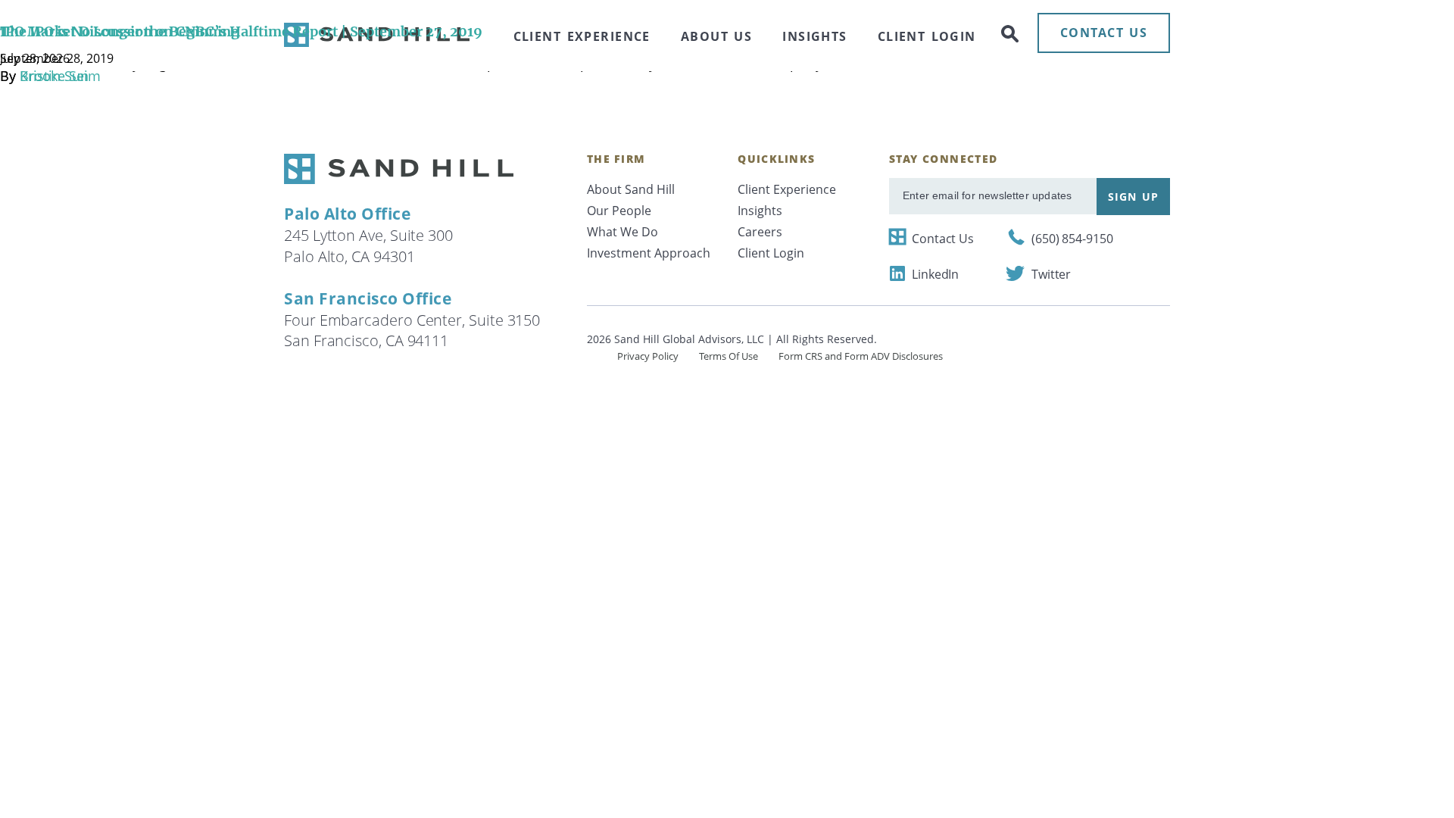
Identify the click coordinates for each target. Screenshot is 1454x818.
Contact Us (943, 238)
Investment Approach (648, 253)
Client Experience (787, 189)
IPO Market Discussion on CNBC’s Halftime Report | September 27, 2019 (241, 31)
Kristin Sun (54, 76)
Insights (760, 210)
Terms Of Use (728, 356)
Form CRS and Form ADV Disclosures (860, 356)
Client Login (771, 253)
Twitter (1051, 274)
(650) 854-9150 (1072, 238)
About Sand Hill (631, 189)
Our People (619, 210)
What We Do (622, 231)
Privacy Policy (648, 356)
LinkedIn (935, 274)
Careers (760, 231)
